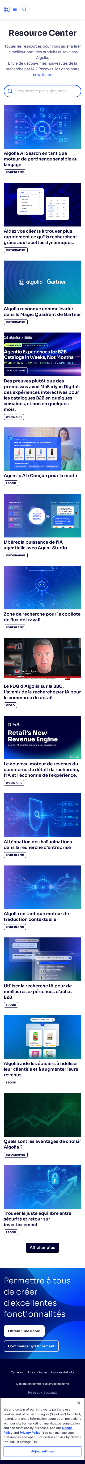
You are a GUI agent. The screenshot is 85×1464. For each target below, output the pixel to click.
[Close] (78, 1403)
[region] (42, 1429)
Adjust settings (42, 1451)
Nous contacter (37, 1372)
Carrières (17, 1372)
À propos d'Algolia (62, 1372)
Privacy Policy (30, 1432)
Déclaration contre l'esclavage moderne (42, 1383)
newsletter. (42, 74)
